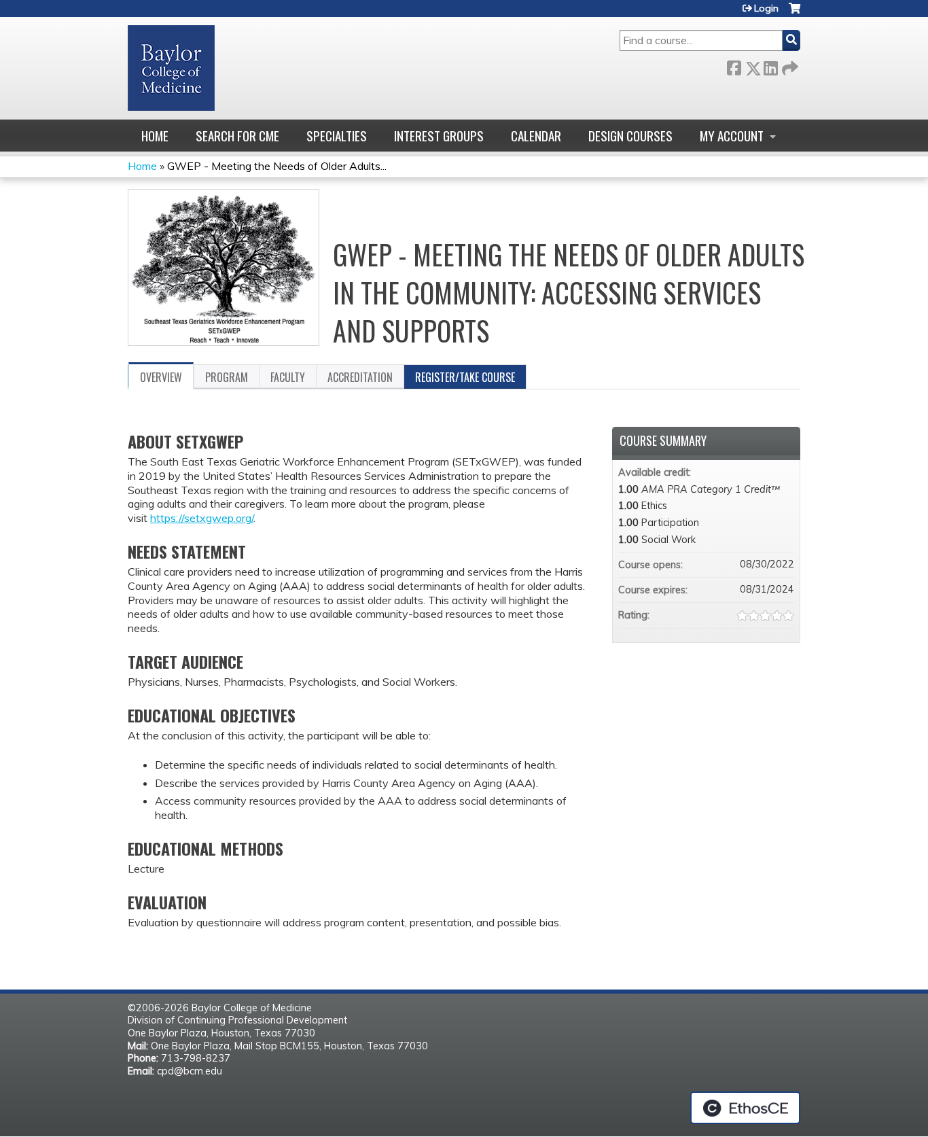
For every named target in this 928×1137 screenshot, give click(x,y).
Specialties (336, 135)
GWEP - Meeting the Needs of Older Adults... (277, 166)
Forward (789, 65)
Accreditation (360, 377)
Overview (161, 377)
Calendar (536, 135)
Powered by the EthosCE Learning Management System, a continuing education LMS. (745, 1107)
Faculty (287, 377)
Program (226, 377)
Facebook (733, 65)
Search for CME (237, 135)
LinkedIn (770, 65)
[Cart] (794, 13)
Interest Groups (439, 135)
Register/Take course (465, 377)
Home (154, 135)
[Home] (171, 68)
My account (732, 135)
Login (766, 8)
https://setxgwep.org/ (201, 518)
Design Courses (630, 135)
